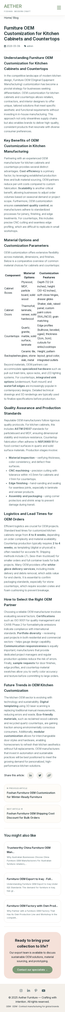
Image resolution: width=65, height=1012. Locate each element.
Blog (15, 17)
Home (7, 17)
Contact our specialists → (32, 969)
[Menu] (59, 8)
